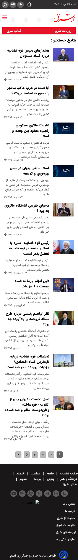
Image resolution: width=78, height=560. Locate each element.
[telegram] (47, 493)
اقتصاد (20, 473)
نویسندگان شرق (66, 532)
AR (13, 4)
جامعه (50, 473)
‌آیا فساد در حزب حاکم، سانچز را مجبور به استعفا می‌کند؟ (28, 90)
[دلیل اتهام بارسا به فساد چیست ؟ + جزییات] (63, 285)
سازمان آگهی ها (66, 539)
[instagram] (56, 493)
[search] (5, 4)
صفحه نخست (68, 473)
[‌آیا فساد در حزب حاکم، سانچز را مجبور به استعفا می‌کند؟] (63, 92)
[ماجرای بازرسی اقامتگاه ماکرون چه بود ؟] (63, 209)
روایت (37, 479)
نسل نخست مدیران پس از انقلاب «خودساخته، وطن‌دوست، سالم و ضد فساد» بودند (27, 407)
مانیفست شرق (66, 525)
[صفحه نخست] (28, 5)
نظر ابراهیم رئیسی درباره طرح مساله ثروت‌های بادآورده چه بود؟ (27, 319)
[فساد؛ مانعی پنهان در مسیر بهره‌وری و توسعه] (63, 171)
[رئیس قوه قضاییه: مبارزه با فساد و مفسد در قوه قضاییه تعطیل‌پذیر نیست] (63, 247)
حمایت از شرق (66, 518)
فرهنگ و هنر (69, 479)
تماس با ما (69, 504)
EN (20, 4)
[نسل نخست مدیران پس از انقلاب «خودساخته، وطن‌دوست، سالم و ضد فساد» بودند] (63, 403)
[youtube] (13, 493)
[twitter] (39, 493)
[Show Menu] (5, 15)
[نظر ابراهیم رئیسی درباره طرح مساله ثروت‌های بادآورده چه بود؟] (63, 318)
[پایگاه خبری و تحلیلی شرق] (64, 18)
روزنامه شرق (62, 31)
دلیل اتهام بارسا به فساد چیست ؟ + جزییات (32, 283)
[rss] (64, 493)
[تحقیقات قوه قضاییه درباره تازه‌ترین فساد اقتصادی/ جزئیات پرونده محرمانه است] (63, 360)
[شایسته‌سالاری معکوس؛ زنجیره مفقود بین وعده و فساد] (63, 128)
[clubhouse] (22, 493)
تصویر (23, 479)
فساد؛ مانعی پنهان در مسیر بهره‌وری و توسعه (29, 170)
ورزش (50, 479)
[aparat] (30, 493)
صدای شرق (70, 484)
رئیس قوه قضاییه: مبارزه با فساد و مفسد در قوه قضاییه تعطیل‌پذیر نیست (29, 248)
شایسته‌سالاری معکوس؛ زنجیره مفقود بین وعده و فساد (30, 131)
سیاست (35, 473)
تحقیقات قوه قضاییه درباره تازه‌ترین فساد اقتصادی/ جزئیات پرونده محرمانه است (28, 362)
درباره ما (70, 511)
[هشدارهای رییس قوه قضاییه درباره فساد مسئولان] (63, 54)
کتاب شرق (14, 31)
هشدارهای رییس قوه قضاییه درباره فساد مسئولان (28, 53)
